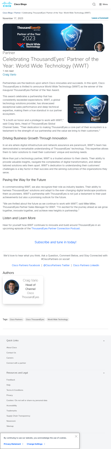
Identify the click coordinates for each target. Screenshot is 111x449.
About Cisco (11, 347)
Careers (9, 358)
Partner (17, 13)
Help (8, 385)
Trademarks (11, 411)
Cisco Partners (16, 319)
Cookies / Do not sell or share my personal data (26, 400)
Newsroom (11, 421)
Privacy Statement (12, 444)
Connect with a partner (16, 363)
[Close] (76, 436)
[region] (40, 441)
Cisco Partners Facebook (26, 265)
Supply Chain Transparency (18, 416)
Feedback (10, 380)
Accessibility (11, 405)
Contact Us (11, 353)
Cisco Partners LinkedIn (86, 265)
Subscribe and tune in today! (55, 242)
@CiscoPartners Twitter (56, 265)
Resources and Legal (17, 372)
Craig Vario (9, 74)
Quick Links (12, 340)
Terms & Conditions (14, 390)
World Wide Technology (58, 319)
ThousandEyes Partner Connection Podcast (55, 229)
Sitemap (10, 426)
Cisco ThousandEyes (35, 319)
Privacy (9, 395)
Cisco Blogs (20, 4)
